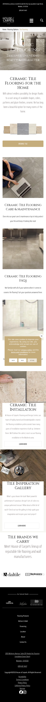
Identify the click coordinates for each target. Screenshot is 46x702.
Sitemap (22, 688)
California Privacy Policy (22, 685)
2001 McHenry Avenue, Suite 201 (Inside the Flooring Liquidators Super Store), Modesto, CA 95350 (23, 5)
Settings (32, 360)
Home (4, 29)
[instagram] (24, 692)
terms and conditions (19, 352)
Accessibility (22, 676)
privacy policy (26, 350)
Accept (13, 360)
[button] (23, 444)
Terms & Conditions (22, 679)
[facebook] (20, 692)
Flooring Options (12, 29)
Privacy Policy (22, 682)
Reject (22, 360)
